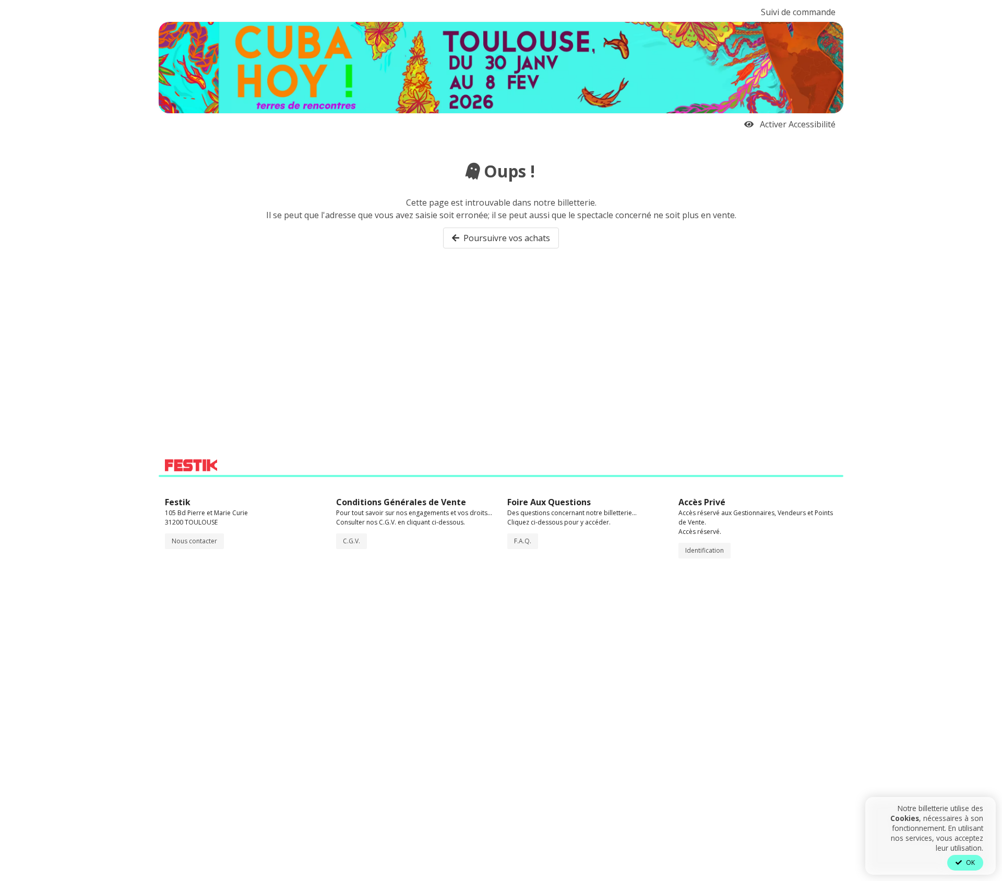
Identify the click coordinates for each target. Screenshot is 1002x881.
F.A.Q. (522, 541)
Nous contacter (194, 541)
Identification (704, 550)
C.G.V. (351, 541)
